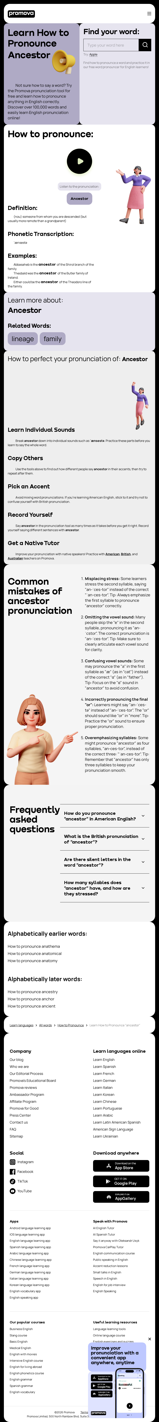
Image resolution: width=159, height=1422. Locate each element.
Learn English (104, 1059)
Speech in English (105, 1278)
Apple (93, 54)
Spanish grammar (21, 1386)
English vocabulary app (25, 1291)
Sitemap (16, 1136)
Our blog (16, 1059)
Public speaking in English (110, 1260)
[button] (104, 815)
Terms (84, 1412)
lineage (23, 338)
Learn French (103, 1073)
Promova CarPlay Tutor (108, 1247)
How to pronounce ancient (31, 1006)
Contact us (19, 1122)
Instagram (25, 1161)
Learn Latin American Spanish (117, 1122)
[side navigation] (149, 13)
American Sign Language (113, 1129)
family (53, 338)
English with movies (23, 1354)
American (112, 554)
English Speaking (104, 1291)
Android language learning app (30, 1228)
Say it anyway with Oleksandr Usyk (116, 1241)
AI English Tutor (103, 1228)
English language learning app (30, 1241)
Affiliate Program (23, 1101)
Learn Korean (103, 1094)
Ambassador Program (27, 1094)
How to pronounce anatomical (35, 953)
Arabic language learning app (29, 1253)
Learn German (104, 1080)
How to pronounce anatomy (33, 960)
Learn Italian (103, 1087)
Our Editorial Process (26, 1073)
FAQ (13, 1129)
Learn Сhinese (105, 1101)
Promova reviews (23, 1087)
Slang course (18, 1335)
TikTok (22, 1181)
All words (45, 1025)
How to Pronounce (71, 1025)
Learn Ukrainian (105, 1136)
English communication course (114, 1253)
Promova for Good (24, 1108)
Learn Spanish (104, 1066)
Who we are (19, 1066)
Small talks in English (107, 1272)
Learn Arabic (103, 1115)
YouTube (24, 1191)
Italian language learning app (29, 1278)
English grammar (21, 1379)
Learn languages (21, 1025)
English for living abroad (26, 1367)
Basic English (19, 1342)
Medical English (20, 1348)
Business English (21, 1329)
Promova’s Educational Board (33, 1080)
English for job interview (109, 1285)
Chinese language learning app (31, 1260)
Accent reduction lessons (110, 1266)
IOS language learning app (27, 1234)
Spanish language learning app (30, 1247)
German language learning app (30, 1272)
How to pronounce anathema (34, 946)
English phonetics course (27, 1373)
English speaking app (24, 1297)
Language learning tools (109, 1329)
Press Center (20, 1115)
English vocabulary (22, 1392)
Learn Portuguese (107, 1108)
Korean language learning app (29, 1285)
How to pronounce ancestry (33, 991)
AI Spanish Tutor (104, 1234)
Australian (15, 558)
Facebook (25, 1171)
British (126, 554)
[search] (145, 45)
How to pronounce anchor (31, 998)
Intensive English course (26, 1361)
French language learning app (29, 1266)
